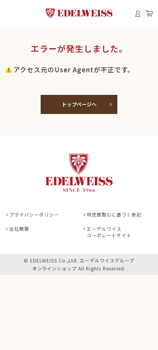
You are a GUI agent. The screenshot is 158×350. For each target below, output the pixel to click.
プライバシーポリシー (34, 214)
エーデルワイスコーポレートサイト (109, 231)
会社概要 (19, 228)
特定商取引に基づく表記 (114, 214)
